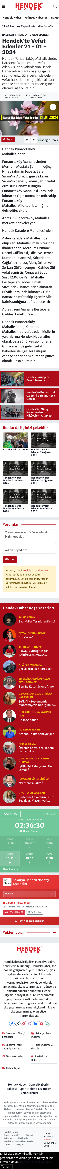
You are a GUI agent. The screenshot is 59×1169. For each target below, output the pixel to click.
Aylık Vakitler (12, 869)
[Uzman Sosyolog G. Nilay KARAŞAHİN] (9, 698)
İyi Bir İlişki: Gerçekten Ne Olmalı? (35, 768)
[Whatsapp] (47, 1023)
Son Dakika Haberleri (39, 1058)
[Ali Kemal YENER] (9, 731)
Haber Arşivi (13, 1068)
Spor (23, 1089)
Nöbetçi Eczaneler (39, 1089)
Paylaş (10, 139)
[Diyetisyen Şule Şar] (9, 796)
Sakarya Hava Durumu (41, 1035)
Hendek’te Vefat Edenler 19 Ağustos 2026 (13, 508)
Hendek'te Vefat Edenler (33, 34)
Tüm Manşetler (14, 1056)
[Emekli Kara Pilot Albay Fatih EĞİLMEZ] (9, 682)
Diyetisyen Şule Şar (32, 792)
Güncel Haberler (36, 17)
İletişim (20, 1144)
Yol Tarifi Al (36, 912)
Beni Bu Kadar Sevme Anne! (36, 686)
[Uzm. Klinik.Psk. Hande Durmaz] (9, 763)
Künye (6, 1144)
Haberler (8, 34)
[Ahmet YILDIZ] (9, 747)
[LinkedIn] (35, 1023)
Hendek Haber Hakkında (36, 1162)
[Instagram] (29, 1023)
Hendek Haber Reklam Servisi (18, 1141)
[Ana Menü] (3, 6)
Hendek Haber (11, 17)
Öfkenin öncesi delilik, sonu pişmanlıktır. (37, 749)
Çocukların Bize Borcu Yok (35, 669)
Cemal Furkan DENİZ (32, 633)
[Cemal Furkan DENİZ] (9, 635)
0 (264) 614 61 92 (15, 912)
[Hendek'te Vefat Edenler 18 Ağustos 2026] (43, 496)
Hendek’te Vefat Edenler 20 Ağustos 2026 (42, 480)
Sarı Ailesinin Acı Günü (15, 449)
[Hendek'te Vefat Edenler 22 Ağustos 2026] (15, 468)
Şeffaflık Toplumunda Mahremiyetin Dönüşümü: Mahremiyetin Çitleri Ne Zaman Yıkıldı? (36, 703)
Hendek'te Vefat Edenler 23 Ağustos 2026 (42, 452)
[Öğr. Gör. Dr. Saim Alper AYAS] (9, 716)
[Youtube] (41, 1023)
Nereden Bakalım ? (31, 783)
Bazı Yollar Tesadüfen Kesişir (37, 621)
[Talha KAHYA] (9, 619)
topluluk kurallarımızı (35, 570)
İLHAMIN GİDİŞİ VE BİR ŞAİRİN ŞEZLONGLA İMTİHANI (33, 653)
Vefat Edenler (29, 1093)
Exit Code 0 (26, 637)
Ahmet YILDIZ (27, 743)
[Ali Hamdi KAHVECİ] (9, 651)
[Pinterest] (23, 1023)
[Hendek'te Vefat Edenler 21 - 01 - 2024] (29, 118)
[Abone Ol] (48, 140)
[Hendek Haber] (29, 6)
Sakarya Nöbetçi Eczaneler (13, 1035)
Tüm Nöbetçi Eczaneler (31, 920)
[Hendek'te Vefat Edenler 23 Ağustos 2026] (43, 440)
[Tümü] (54, 932)
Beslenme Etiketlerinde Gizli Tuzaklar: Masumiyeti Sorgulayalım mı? (37, 799)
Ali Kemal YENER (29, 729)
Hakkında (23, 1138)
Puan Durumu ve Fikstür (42, 1046)
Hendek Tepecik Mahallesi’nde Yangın (29, 26)
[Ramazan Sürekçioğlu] (9, 781)
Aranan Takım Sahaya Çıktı (37, 734)
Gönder (10, 559)
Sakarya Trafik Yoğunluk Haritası (12, 1046)
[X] (17, 1023)
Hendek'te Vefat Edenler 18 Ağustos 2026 (41, 508)
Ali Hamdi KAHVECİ (30, 647)
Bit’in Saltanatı (29, 720)
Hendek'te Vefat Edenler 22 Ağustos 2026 (14, 480)
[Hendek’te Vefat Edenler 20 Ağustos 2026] (43, 468)
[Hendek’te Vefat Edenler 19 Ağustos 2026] (15, 496)
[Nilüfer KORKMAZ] (9, 666)
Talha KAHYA (27, 617)
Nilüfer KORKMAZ (30, 664)
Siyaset (29, 1135)
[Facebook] (12, 1023)
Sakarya (12, 1089)
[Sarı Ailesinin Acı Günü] (15, 440)
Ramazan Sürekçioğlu (34, 778)
